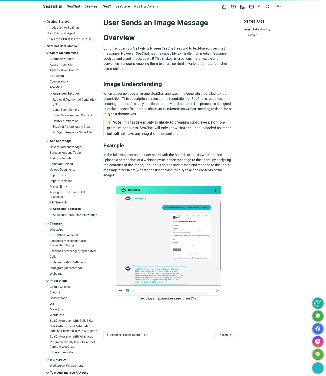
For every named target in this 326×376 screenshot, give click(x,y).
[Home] (226, 6)
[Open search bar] (268, 6)
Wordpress (57, 315)
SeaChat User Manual (62, 46)
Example (252, 35)
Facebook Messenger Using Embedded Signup (68, 243)
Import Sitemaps (61, 181)
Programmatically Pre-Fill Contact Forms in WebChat (72, 344)
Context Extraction (65, 121)
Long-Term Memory (66, 110)
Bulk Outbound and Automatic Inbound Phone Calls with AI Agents (73, 329)
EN (277, 6)
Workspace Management (66, 365)
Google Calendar (61, 287)
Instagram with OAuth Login (68, 262)
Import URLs (58, 175)
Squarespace (58, 298)
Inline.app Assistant (63, 352)
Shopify (55, 292)
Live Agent (57, 76)
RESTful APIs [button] (144, 6)
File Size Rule (59, 202)
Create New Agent (62, 59)
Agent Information (62, 64)
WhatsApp (57, 229)
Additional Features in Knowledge (75, 215)
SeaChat (73, 6)
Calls (53, 256)
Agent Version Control (64, 70)
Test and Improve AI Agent (69, 372)
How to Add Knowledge (65, 147)
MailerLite (56, 309)
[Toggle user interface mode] (260, 6)
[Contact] (253, 6)
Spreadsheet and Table (65, 152)
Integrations (59, 281)
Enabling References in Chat (71, 126)
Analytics (56, 87)
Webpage (56, 273)
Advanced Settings (66, 93)
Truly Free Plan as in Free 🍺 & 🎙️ (69, 39)
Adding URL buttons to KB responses (67, 194)
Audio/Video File (61, 158)
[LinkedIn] (244, 6)
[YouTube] (235, 6)
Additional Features (67, 209)
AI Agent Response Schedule (72, 132)
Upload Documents (62, 169)
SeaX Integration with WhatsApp (71, 336)
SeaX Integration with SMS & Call (72, 321)
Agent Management (64, 53)
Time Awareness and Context (72, 115)
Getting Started (58, 21)
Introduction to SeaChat (63, 27)
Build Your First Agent (61, 33)
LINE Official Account (64, 235)
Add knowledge (61, 141)
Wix (52, 304)
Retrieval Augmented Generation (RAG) (74, 102)
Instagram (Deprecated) (66, 268)
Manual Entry (58, 186)
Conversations (59, 81)
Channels (56, 223)
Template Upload (61, 164)
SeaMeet (91, 6)
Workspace (58, 359)
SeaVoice (122, 6)
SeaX (107, 6)
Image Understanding (257, 29)
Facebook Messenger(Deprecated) (73, 251)
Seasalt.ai (52, 6)
